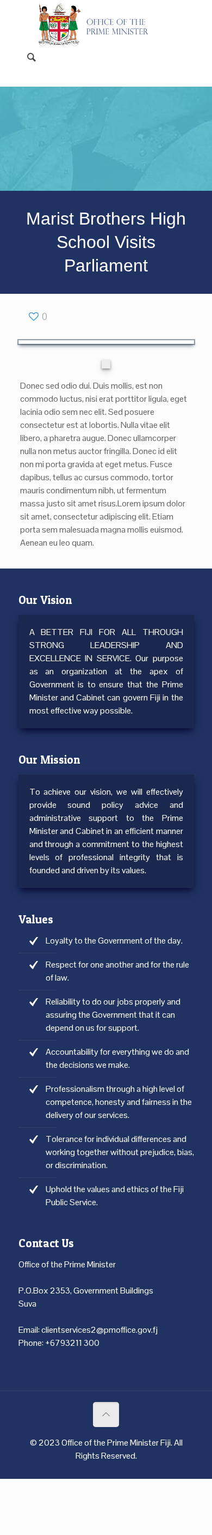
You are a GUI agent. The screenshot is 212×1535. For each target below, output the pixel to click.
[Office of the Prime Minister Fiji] (98, 16)
